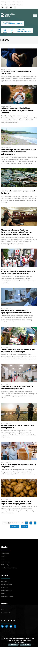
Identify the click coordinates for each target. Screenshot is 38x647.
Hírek (2, 559)
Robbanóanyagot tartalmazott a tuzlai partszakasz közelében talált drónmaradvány (18, 151)
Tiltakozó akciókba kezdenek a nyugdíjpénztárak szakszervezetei (16, 311)
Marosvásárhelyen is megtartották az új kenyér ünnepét (18, 465)
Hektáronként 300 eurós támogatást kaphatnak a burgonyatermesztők (17, 502)
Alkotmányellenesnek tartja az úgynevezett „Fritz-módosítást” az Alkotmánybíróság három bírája (16, 232)
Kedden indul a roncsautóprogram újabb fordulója (19, 192)
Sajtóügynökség (6, 584)
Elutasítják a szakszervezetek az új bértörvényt (16, 72)
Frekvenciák (5, 553)
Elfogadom (13, 644)
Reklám (3, 556)
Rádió (3, 593)
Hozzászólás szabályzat (8, 568)
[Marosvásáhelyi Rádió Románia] (8, 15)
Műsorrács (4, 587)
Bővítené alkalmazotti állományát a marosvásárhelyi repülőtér (17, 387)
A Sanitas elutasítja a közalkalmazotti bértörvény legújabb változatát (18, 272)
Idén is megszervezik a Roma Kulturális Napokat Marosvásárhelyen (18, 350)
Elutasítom (25, 644)
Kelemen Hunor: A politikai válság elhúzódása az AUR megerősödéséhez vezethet (17, 110)
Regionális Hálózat (7, 596)
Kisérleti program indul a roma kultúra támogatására (17, 426)
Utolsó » (24, 526)
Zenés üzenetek (6, 613)
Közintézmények (6, 590)
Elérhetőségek (5, 565)
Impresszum (5, 562)
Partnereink (5, 581)
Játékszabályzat (6, 610)
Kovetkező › (14, 526)
